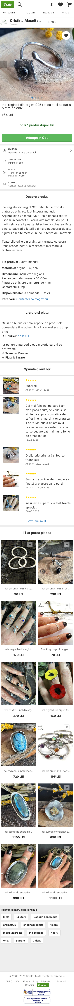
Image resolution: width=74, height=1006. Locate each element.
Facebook (48, 981)
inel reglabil (36, 932)
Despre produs (37, 197)
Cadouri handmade (45, 916)
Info (51, 22)
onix (6, 940)
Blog (35, 981)
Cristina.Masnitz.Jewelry (31, 20)
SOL (17, 981)
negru (54, 932)
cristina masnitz (33, 924)
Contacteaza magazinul (32, 299)
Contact (42, 985)
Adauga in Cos (37, 138)
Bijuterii (21, 916)
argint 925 (9, 924)
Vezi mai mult (37, 521)
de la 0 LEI (25, 336)
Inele (6, 916)
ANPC (9, 981)
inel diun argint (12, 932)
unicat (37, 940)
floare (54, 924)
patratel (21, 940)
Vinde (26, 981)
